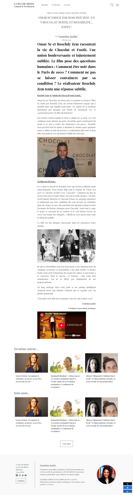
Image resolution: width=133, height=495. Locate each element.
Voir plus (66, 443)
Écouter (55, 13)
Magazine (44, 5)
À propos (67, 5)
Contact (20, 480)
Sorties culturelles (72, 13)
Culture (49, 13)
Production (56, 5)
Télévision (82, 13)
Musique (62, 13)
